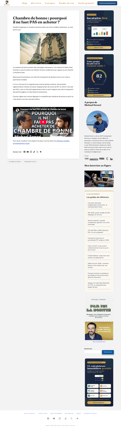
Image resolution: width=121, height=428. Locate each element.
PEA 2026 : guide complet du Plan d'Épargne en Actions (99, 214)
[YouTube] (28, 152)
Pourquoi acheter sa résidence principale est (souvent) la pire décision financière (98, 275)
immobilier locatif (30, 161)
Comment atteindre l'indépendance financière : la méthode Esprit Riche (97, 205)
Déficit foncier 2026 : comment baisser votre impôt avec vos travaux (98, 265)
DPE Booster (69, 413)
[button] (99, 179)
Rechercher (88, 349)
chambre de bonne (15, 161)
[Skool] (40, 152)
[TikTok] (34, 152)
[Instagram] (31, 152)
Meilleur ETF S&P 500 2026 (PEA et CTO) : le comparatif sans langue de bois (98, 285)
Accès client (43, 413)
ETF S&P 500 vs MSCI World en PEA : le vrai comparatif (98, 231)
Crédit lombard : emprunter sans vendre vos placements (99, 257)
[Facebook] (24, 152)
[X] (37, 152)
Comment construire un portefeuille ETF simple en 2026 (98, 239)
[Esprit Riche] (7, 3)
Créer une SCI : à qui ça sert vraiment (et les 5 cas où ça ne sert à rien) (98, 248)
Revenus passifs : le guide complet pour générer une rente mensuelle (98, 222)
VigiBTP (78, 413)
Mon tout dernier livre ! (99, 342)
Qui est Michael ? (30, 413)
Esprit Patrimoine (56, 413)
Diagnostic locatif (90, 413)
